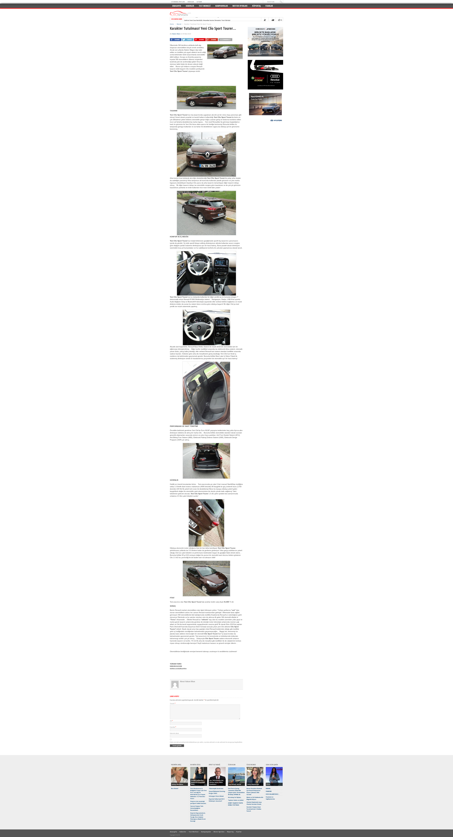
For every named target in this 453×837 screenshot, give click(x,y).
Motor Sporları (240, 5)
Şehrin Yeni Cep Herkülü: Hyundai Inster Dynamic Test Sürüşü (207, 19)
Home (172, 24)
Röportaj (256, 5)
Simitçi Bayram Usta (253, 784)
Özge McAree (251, 764)
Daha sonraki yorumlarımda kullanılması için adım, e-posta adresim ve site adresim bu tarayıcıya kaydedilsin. (206, 742)
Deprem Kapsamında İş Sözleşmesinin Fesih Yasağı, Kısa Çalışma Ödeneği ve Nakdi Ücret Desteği (198, 817)
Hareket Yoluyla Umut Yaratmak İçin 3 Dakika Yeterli (254, 809)
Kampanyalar (221, 5)
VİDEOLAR (191, 2)
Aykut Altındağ (214, 764)
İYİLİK (268, 784)
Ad (171, 721)
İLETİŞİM (199, 2)
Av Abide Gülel (195, 764)
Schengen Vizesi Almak (216, 796)
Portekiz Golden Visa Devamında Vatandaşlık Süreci (198, 782)
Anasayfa (176, 5)
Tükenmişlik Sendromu (216, 788)
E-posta (173, 727)
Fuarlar (269, 5)
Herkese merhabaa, (177, 784)
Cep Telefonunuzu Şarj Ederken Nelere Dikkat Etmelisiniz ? (216, 782)
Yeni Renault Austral (235, 784)
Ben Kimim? (174, 788)
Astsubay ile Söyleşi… (235, 797)
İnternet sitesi (174, 733)
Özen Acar (231, 764)
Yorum (173, 703)
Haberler (190, 5)
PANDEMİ (268, 791)
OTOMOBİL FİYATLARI (178, 2)
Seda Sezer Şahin (272, 764)
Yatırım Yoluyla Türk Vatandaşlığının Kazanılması (196, 808)
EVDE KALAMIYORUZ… (272, 794)
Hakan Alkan (176, 34)
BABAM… (268, 788)
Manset (179, 24)
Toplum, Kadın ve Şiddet (236, 800)
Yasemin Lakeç (176, 764)
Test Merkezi (205, 5)
